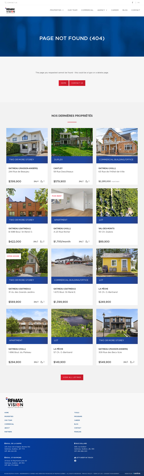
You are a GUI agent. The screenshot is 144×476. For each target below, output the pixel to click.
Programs (78, 416)
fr (139, 2)
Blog (125, 10)
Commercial (87, 10)
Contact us (12, 2)
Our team (72, 10)
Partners (8, 431)
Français (77, 431)
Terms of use (98, 473)
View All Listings (72, 377)
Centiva (136, 473)
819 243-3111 (12, 451)
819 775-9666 (13, 465)
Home (63, 83)
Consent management (111, 473)
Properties (55, 10)
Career (115, 10)
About (7, 428)
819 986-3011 (82, 451)
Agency (101, 10)
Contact (135, 10)
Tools (76, 412)
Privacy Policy (87, 473)
